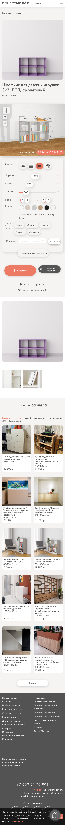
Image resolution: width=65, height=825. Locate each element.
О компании (9, 701)
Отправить (54, 241)
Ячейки (8, 200)
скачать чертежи (51, 269)
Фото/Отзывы (41, 731)
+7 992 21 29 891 (32, 785)
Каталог (6, 12)
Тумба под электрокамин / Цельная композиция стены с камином (16, 660)
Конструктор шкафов (45, 701)
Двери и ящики (8, 225)
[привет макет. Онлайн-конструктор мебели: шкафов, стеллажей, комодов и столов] (15, 3)
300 (26, 192)
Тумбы (18, 12)
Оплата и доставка (12, 713)
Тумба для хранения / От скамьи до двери (16, 458)
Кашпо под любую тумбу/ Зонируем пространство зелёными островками (47, 661)
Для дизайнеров (11, 720)
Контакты (7, 739)
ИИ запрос (11, 241)
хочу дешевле (27, 152)
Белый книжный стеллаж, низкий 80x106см (48, 560)
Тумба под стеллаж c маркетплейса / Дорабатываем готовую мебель (47, 609)
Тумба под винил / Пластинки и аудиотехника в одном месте (47, 460)
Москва (37, 789)
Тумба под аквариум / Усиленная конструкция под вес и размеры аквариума (15, 511)
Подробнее (17, 821)
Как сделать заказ (12, 709)
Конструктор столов (44, 712)
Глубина (9, 192)
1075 (35, 176)
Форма (8, 164)
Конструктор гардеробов (47, 716)
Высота (8, 183)
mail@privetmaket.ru (32, 796)
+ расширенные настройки (33, 253)
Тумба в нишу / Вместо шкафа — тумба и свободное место (47, 510)
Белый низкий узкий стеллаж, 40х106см (13, 560)
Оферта (6, 728)
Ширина (9, 175)
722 (29, 184)
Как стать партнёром (13, 724)
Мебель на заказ (11, 705)
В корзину (22, 270)
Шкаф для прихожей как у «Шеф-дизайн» (16, 607)
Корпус (8, 206)
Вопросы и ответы (11, 717)
